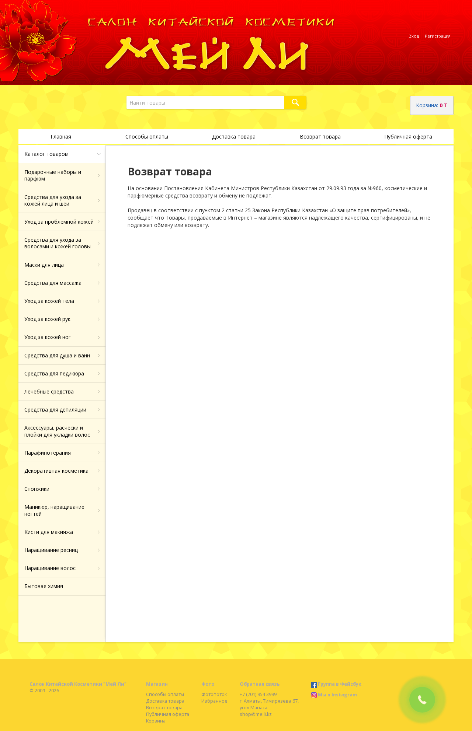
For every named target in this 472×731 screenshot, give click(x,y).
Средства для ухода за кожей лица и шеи (52, 200)
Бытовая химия (43, 586)
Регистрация (438, 36)
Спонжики (36, 488)
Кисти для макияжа (48, 531)
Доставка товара (234, 136)
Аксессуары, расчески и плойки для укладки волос (57, 431)
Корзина (156, 721)
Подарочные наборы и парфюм (52, 175)
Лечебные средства (49, 391)
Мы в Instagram (337, 695)
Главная (61, 136)
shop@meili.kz (256, 714)
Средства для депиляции (55, 409)
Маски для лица (44, 264)
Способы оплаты (146, 136)
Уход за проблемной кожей (59, 221)
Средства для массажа (52, 282)
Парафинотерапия (47, 452)
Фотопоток (214, 694)
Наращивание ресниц (51, 549)
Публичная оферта (408, 136)
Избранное (214, 701)
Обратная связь (260, 684)
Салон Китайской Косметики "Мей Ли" (78, 684)
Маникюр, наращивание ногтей (54, 510)
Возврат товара (320, 136)
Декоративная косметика (56, 470)
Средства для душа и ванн (57, 355)
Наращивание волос (50, 567)
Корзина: (432, 105)
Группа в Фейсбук (339, 684)
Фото (207, 684)
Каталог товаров (46, 153)
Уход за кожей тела (49, 300)
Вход (414, 36)
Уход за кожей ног (47, 336)
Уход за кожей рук (47, 318)
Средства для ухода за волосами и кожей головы (57, 243)
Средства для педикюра (54, 373)
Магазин (157, 684)
